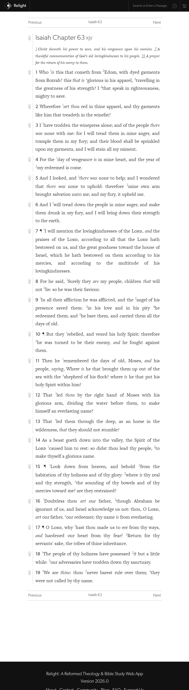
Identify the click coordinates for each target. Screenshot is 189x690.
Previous (35, 23)
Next (157, 23)
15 (143, 56)
